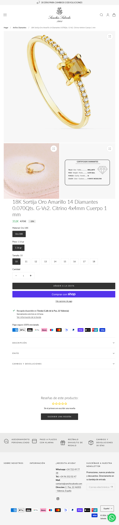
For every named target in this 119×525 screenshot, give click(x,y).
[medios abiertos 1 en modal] (110, 36)
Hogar (6, 28)
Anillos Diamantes (19, 28)
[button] (5, 15)
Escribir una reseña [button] (59, 417)
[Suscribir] (111, 486)
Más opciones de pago (64, 301)
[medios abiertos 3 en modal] (110, 148)
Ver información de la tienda (29, 317)
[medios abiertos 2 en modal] (54, 148)
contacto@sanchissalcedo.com (69, 483)
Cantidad (16, 269)
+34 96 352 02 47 (68, 476)
